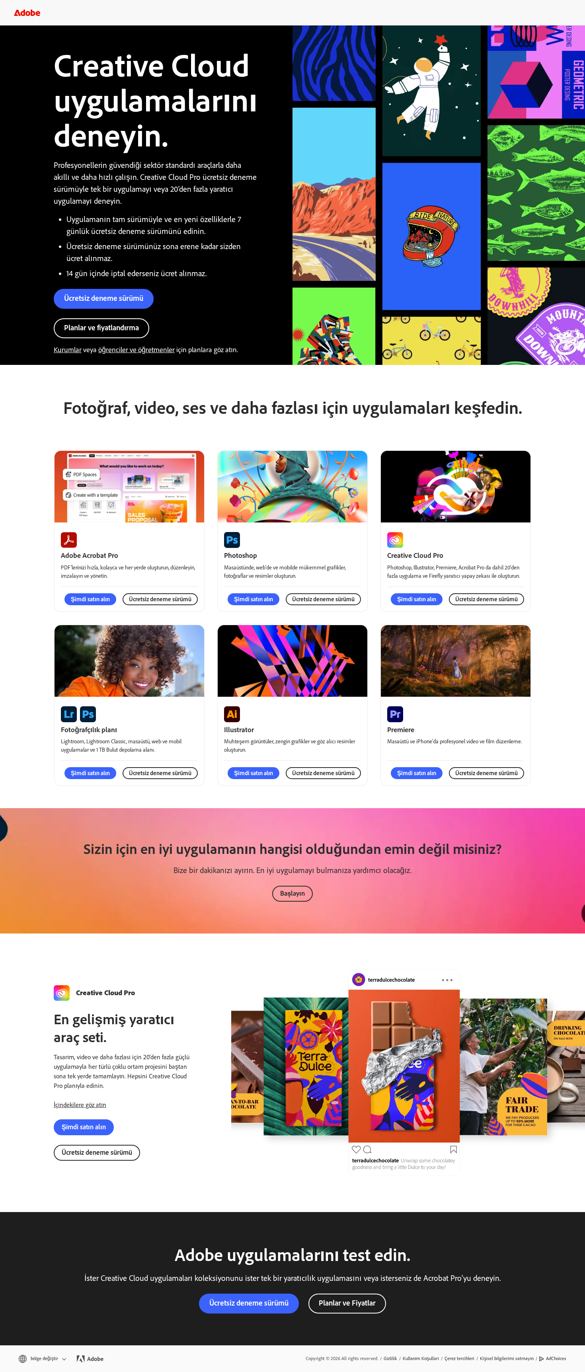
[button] (42, 1358)
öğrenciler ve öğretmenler (136, 349)
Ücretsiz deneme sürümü (103, 298)
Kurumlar (68, 349)
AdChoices (556, 1358)
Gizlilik (390, 1358)
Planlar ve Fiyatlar (347, 1303)
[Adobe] (27, 12)
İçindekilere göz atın (80, 1105)
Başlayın (292, 893)
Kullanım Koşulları (421, 1358)
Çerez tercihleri (459, 1358)
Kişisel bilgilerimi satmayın (507, 1358)
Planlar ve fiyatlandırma (101, 327)
